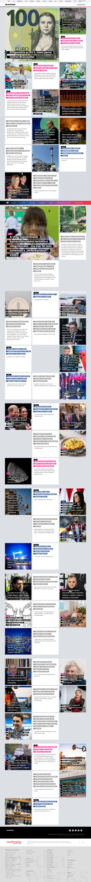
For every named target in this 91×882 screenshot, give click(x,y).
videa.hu (69, 865)
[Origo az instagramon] (76, 830)
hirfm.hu (69, 876)
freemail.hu (70, 862)
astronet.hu (49, 852)
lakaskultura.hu (50, 855)
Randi (61, 1)
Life (13, 1)
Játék (75, 1)
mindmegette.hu (50, 862)
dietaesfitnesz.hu (51, 865)
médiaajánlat (82, 834)
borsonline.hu (50, 878)
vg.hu (27, 873)
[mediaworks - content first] (14, 842)
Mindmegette (19, 1)
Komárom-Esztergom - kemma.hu (13, 870)
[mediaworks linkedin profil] (83, 842)
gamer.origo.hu (50, 857)
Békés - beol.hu (9, 855)
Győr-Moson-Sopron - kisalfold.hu (13, 864)
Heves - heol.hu (9, 867)
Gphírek (50, 1)
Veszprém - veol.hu (30, 851)
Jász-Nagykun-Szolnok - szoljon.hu (13, 869)
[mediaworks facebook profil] (79, 842)
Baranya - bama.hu (10, 854)
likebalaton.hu (50, 859)
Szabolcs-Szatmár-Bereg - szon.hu (13, 876)
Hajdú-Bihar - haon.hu (11, 865)
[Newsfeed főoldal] (10, 830)
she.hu (69, 855)
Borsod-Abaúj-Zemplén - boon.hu (13, 857)
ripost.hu (69, 850)
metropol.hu (70, 851)
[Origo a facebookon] (70, 830)
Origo (9, 1)
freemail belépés (81, 4)
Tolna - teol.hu (9, 877)
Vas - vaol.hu (29, 850)
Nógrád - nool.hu (9, 872)
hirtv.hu (28, 864)
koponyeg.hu (70, 864)
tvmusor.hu (49, 870)
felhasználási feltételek (62, 834)
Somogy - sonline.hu (10, 874)
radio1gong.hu (71, 874)
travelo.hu (49, 864)
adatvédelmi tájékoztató (52, 834)
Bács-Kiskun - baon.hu (11, 852)
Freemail (38, 1)
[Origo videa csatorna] (78, 830)
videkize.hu (49, 869)
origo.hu (28, 865)
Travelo (44, 1)
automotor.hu (50, 854)
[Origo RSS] (81, 830)
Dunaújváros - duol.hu (11, 860)
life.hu (69, 853)
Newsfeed (32, 1)
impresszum (76, 834)
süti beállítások (71, 834)
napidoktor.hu (50, 860)
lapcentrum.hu (71, 867)
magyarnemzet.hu (30, 860)
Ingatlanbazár (68, 1)
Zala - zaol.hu (29, 853)
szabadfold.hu (29, 862)
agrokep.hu (28, 874)
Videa (26, 1)
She (55, 1)
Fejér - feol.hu (9, 862)
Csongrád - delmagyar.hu (11, 859)
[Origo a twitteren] (73, 830)
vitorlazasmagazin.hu (51, 867)
